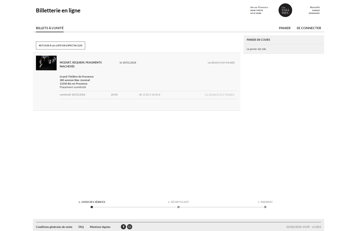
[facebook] (123, 226)
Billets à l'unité (50, 28)
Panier (284, 28)
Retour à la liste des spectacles (60, 45)
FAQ (81, 227)
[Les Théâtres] (285, 10)
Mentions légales (100, 227)
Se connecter (309, 28)
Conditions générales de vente (54, 227)
